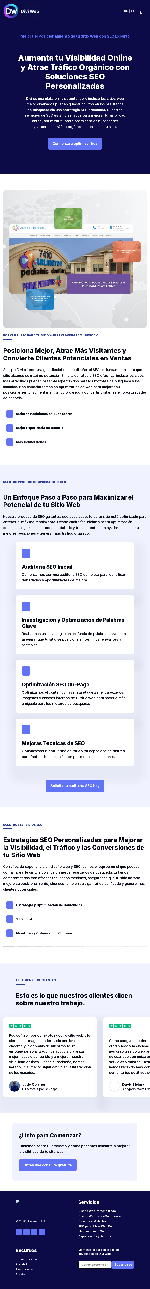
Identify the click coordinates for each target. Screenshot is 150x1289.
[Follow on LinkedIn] (42, 1232)
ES (132, 11)
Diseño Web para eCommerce (99, 1216)
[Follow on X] (34, 1232)
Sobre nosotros (26, 1259)
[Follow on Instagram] (26, 1232)
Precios (21, 1274)
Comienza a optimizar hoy (75, 143)
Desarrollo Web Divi (92, 1221)
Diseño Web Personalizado (97, 1211)
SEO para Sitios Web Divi (95, 1226)
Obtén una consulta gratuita (47, 1165)
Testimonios (24, 1269)
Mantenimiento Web (92, 1231)
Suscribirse (123, 1264)
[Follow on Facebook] (19, 1232)
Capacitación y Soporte (94, 1236)
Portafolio (22, 1264)
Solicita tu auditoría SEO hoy (75, 786)
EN (126, 11)
